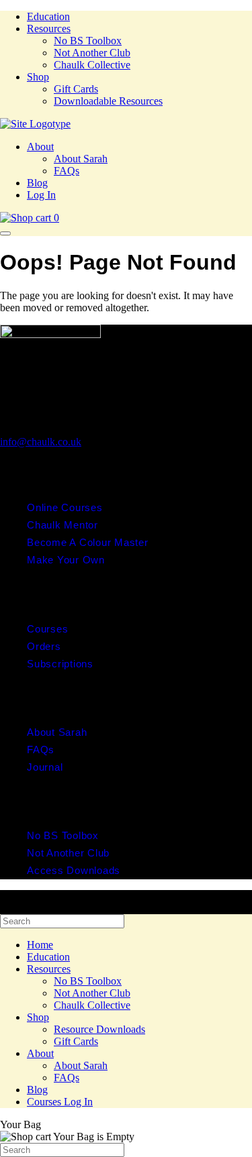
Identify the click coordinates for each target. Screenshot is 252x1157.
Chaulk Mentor (62, 525)
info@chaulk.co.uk (40, 441)
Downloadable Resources (108, 101)
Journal (44, 767)
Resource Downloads (99, 1029)
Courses (47, 629)
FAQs (66, 170)
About (40, 146)
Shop (38, 76)
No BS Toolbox (88, 40)
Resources (49, 28)
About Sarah (81, 158)
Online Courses (65, 507)
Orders (44, 646)
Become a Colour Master (88, 542)
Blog (37, 182)
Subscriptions (60, 663)
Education (48, 16)
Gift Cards (76, 89)
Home (40, 944)
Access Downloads (73, 870)
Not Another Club (92, 52)
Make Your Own (66, 559)
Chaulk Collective (92, 64)
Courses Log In (60, 1101)
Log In (41, 195)
